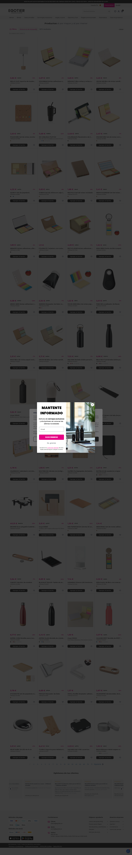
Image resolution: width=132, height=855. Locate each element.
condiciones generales (53, 448)
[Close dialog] (92, 404)
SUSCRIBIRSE (51, 437)
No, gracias (51, 443)
